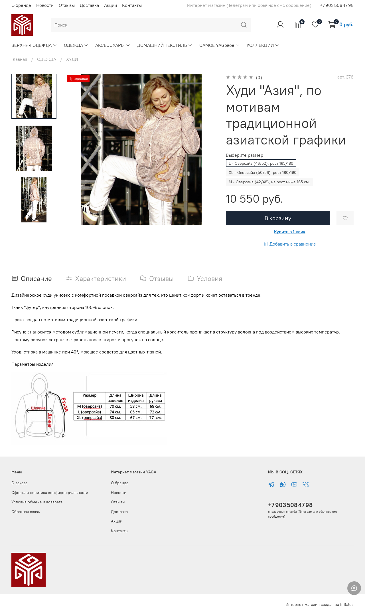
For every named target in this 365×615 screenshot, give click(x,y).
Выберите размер (244, 155)
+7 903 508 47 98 (290, 505)
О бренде (21, 5)
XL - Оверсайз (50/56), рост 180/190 (263, 172)
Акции (110, 5)
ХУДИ (72, 59)
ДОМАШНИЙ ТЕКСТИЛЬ (162, 45)
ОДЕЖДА (73, 45)
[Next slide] (34, 217)
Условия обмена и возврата (36, 502)
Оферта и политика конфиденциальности (49, 492)
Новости (45, 5)
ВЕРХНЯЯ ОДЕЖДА (31, 45)
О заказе (19, 482)
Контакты (132, 5)
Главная (19, 59)
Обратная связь (25, 511)
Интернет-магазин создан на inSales (319, 604)
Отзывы (67, 5)
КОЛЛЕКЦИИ (260, 45)
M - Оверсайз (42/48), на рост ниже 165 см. (269, 181)
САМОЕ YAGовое (216, 45)
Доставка (89, 5)
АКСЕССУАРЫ (110, 45)
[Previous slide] (77, 149)
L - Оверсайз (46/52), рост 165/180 (261, 163)
